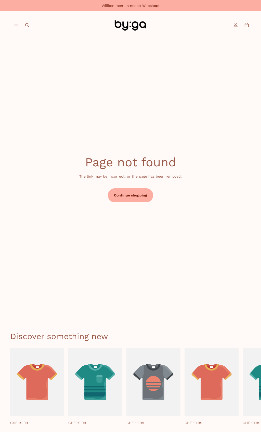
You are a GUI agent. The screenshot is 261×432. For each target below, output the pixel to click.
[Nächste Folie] (245, 387)
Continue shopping (130, 195)
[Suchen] (27, 25)
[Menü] (16, 25)
